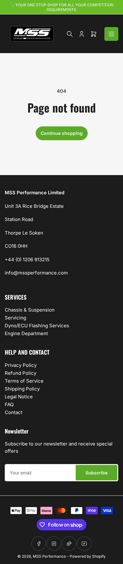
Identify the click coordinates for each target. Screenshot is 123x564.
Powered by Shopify (88, 556)
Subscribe (96, 472)
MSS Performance (50, 556)
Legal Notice (19, 397)
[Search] (70, 34)
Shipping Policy (22, 389)
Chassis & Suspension (30, 310)
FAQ (9, 404)
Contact (13, 412)
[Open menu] (111, 34)
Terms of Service (24, 381)
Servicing (15, 318)
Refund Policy (20, 373)
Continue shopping (62, 133)
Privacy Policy (21, 365)
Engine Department (26, 333)
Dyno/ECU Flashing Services (37, 326)
